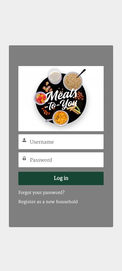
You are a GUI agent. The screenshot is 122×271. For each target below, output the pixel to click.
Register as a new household (48, 201)
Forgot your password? (41, 192)
